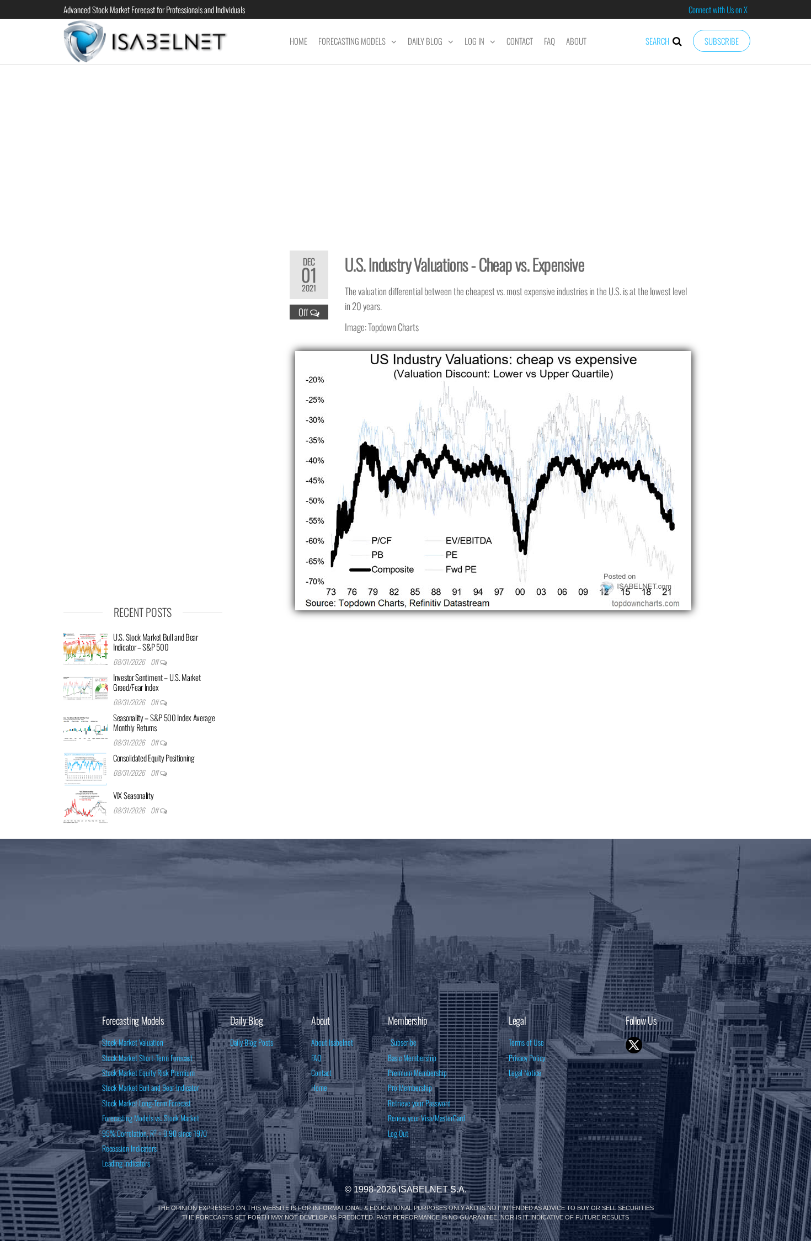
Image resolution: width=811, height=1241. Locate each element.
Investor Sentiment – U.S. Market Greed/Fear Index (156, 682)
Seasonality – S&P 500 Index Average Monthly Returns (164, 722)
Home (298, 41)
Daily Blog (425, 41)
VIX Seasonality (133, 795)
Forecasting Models (352, 41)
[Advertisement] (405, 150)
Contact (519, 41)
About (576, 41)
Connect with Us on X (718, 9)
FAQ (549, 41)
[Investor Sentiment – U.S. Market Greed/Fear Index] (85, 687)
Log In (474, 41)
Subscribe (722, 41)
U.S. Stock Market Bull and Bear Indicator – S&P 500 (155, 642)
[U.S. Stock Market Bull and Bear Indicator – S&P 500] (85, 647)
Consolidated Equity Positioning (154, 758)
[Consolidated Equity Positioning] (85, 768)
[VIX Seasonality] (85, 806)
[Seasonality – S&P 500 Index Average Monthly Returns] (85, 728)
